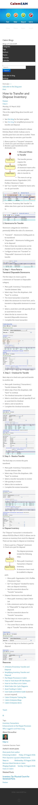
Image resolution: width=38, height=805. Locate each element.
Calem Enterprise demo (13, 703)
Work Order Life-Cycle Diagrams (16, 686)
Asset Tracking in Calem (13, 689)
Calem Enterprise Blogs (13, 700)
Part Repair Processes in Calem (16, 678)
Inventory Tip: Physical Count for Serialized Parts (16, 777)
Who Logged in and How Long (14, 729)
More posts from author (11, 752)
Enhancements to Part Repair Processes (17, 726)
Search (6, 70)
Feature (5, 101)
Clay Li (5, 104)
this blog (11, 119)
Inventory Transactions (11, 723)
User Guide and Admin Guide (15, 692)
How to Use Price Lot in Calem (16, 683)
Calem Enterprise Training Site (15, 697)
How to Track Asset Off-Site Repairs (17, 681)
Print (4, 89)
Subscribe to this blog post (12, 87)
